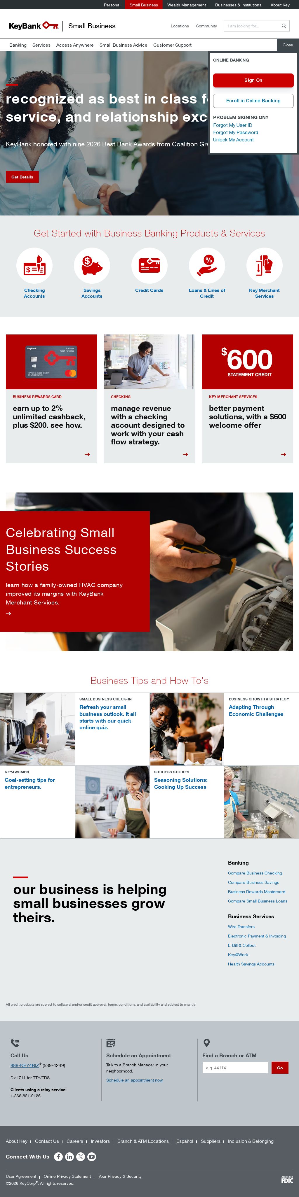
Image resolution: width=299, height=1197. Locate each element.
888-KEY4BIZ (25, 1065)
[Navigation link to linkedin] (69, 1156)
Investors (100, 1141)
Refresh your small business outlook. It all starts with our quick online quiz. (107, 717)
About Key (280, 4)
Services (41, 45)
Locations (180, 25)
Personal (112, 4)
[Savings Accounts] (92, 266)
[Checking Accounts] (34, 266)
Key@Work (238, 954)
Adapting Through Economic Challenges (256, 710)
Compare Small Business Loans (257, 900)
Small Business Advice (123, 45)
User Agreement (21, 1176)
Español (184, 1141)
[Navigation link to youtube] (91, 1156)
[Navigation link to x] (80, 1156)
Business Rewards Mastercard (256, 891)
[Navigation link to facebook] (58, 1156)
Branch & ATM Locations (143, 1141)
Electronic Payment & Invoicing (257, 935)
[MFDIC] (287, 1179)
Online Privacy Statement (67, 1176)
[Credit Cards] (149, 266)
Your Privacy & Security (120, 1176)
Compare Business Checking (255, 872)
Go (280, 1067)
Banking (18, 45)
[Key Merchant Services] (264, 266)
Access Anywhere (75, 45)
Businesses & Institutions (238, 4)
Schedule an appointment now (134, 1079)
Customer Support (172, 45)
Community (206, 25)
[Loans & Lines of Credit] (207, 266)
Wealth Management (186, 4)
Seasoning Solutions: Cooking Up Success (181, 783)
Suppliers (210, 1141)
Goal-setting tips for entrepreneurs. (30, 783)
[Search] (284, 25)
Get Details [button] (22, 176)
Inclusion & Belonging (251, 1141)
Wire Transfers (241, 926)
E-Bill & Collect (241, 945)
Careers (75, 1141)
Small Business (144, 4)
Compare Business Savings (253, 882)
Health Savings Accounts (251, 963)
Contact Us (47, 1141)
